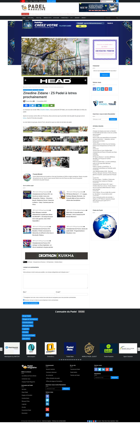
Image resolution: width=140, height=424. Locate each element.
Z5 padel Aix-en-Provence (39, 262)
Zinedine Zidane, (45, 109)
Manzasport (12, 356)
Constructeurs (42, 1)
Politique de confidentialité (59, 421)
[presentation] (1, 349)
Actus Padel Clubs (36, 87)
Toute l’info (30, 17)
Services (83, 17)
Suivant (85, 80)
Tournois (35, 1)
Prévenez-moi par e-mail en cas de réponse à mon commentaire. (41, 300)
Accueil (24, 17)
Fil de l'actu (35, 89)
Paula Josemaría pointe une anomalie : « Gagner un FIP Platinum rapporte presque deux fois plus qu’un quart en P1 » (104, 198)
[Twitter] (33, 105)
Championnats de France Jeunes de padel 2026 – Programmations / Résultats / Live (76, 231)
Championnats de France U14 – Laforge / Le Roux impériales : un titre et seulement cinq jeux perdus (42, 245)
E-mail (58, 292)
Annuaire (77, 17)
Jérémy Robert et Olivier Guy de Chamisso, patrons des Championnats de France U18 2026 (104, 145)
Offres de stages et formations (54, 381)
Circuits (24, 407)
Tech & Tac (38, 17)
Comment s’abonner (51, 372)
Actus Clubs (56, 17)
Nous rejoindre (111, 421)
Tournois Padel (64, 17)
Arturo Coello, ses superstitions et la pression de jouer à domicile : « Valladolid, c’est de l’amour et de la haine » (104, 139)
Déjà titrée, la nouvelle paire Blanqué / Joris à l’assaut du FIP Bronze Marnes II (75, 214)
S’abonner (105, 75)
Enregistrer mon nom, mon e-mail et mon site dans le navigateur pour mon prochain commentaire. (50, 297)
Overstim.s (31, 356)
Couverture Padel (26, 410)
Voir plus (24, 389)
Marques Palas (25, 401)
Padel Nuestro (89, 356)
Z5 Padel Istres (50, 262)
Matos (26, 1)
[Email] (52, 105)
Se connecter (49, 375)
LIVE (23, 1)
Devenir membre (51, 1)
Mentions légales (46, 421)
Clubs (30, 1)
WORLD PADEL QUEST (70, 356)
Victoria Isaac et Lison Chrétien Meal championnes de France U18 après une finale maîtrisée (105, 152)
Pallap (128, 356)
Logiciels (24, 404)
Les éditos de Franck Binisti (29, 375)
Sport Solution (108, 356)
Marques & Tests (47, 17)
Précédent (25, 80)
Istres (24, 118)
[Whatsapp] (45, 105)
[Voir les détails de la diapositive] (55, 80)
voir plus (81, 311)
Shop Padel (25, 392)
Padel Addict (73, 372)
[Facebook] (26, 105)
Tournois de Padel (75, 369)
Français (104, 1)
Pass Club (104, 421)
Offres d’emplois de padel (53, 378)
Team (117, 421)
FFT (71, 17)
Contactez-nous (26, 378)
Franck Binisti (29, 101)
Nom (25, 292)
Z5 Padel (41, 89)
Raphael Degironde (81, 210)
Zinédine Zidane (58, 262)
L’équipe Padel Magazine (28, 381)
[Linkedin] (39, 105)
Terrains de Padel (75, 375)
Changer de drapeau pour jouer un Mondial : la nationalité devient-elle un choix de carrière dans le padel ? (105, 132)
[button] (59, 359)
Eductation (24, 413)
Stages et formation (27, 395)
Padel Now (50, 356)
